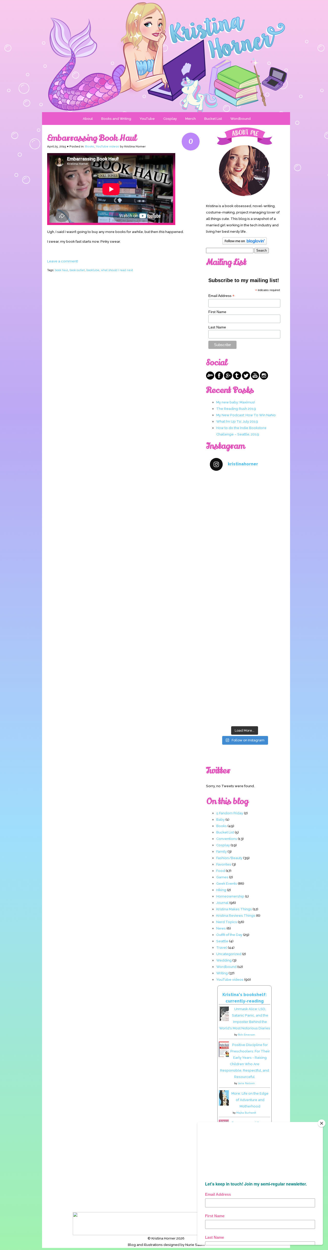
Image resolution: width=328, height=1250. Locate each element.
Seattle (222, 941)
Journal (222, 903)
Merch (190, 118)
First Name (217, 312)
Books (89, 146)
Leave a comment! (62, 261)
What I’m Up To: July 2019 (237, 421)
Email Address (221, 295)
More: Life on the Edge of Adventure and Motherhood (250, 1099)
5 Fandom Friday (229, 813)
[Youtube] (255, 378)
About (88, 118)
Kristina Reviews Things (235, 915)
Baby (220, 819)
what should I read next (117, 270)
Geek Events (226, 883)
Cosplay (170, 118)
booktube (92, 270)
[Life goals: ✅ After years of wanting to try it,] (244, 702)
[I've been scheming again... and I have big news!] (244, 620)
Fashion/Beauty (229, 858)
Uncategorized (228, 954)
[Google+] (228, 378)
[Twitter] (246, 378)
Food (220, 871)
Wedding (224, 960)
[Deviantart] (210, 378)
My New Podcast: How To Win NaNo (246, 415)
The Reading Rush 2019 (236, 409)
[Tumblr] (237, 378)
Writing (222, 973)
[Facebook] (219, 378)
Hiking (221, 890)
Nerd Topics (226, 922)
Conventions (226, 839)
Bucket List (213, 118)
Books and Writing (116, 118)
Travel (221, 947)
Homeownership (230, 896)
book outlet (77, 270)
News (221, 928)
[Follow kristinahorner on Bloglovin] (244, 243)
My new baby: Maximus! (235, 402)
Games (222, 877)
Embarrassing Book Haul (91, 138)
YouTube (147, 118)
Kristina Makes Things (234, 909)
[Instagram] (264, 378)
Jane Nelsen (246, 1083)
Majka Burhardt (246, 1112)
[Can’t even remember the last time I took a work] (244, 537)
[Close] (321, 1123)
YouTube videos (107, 146)
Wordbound (240, 118)
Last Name (217, 327)
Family (221, 851)
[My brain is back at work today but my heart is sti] (244, 578)
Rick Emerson (246, 1034)
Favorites (223, 864)
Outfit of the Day (229, 935)
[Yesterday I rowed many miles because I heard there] (244, 496)
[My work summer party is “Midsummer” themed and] (244, 661)
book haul (61, 270)
